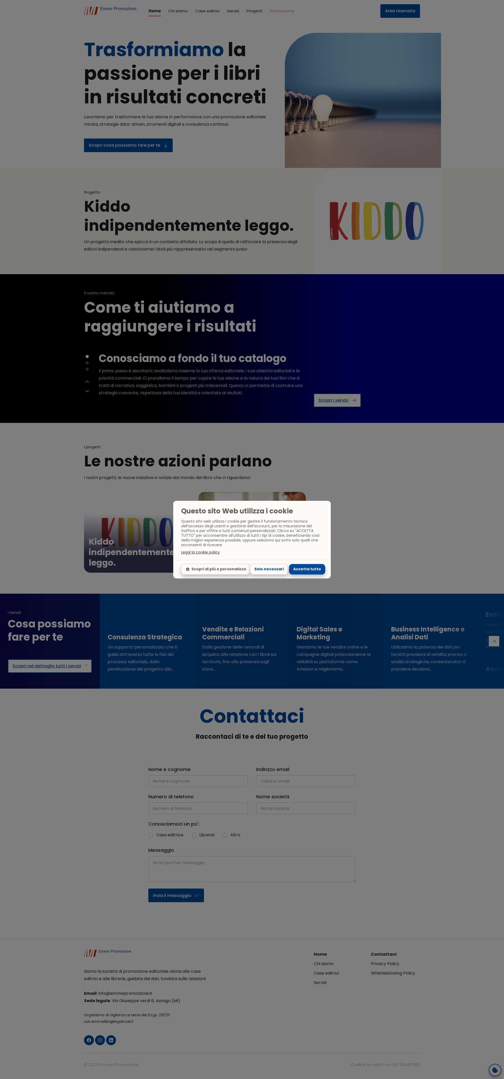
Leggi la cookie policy (200, 552)
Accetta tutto (307, 569)
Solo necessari (269, 569)
